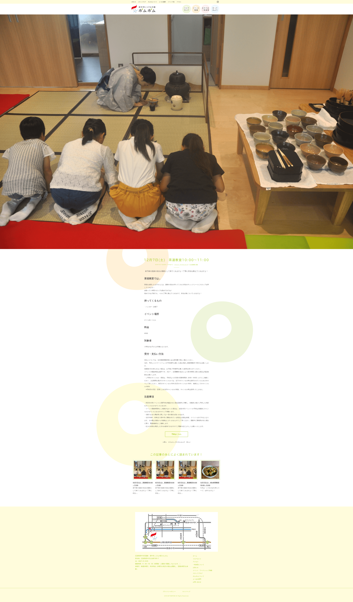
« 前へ (165, 442)
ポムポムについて (198, 576)
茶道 (197, 264)
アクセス (195, 562)
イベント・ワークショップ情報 (202, 570)
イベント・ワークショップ (181, 264)
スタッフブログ (198, 573)
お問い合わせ (197, 582)
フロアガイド (197, 559)
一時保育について (198, 564)
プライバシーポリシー (169, 591)
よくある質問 (197, 579)
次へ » (188, 442)
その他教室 (192, 264)
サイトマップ (186, 591)
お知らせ (195, 567)
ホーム (195, 556)
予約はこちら (176, 434)
